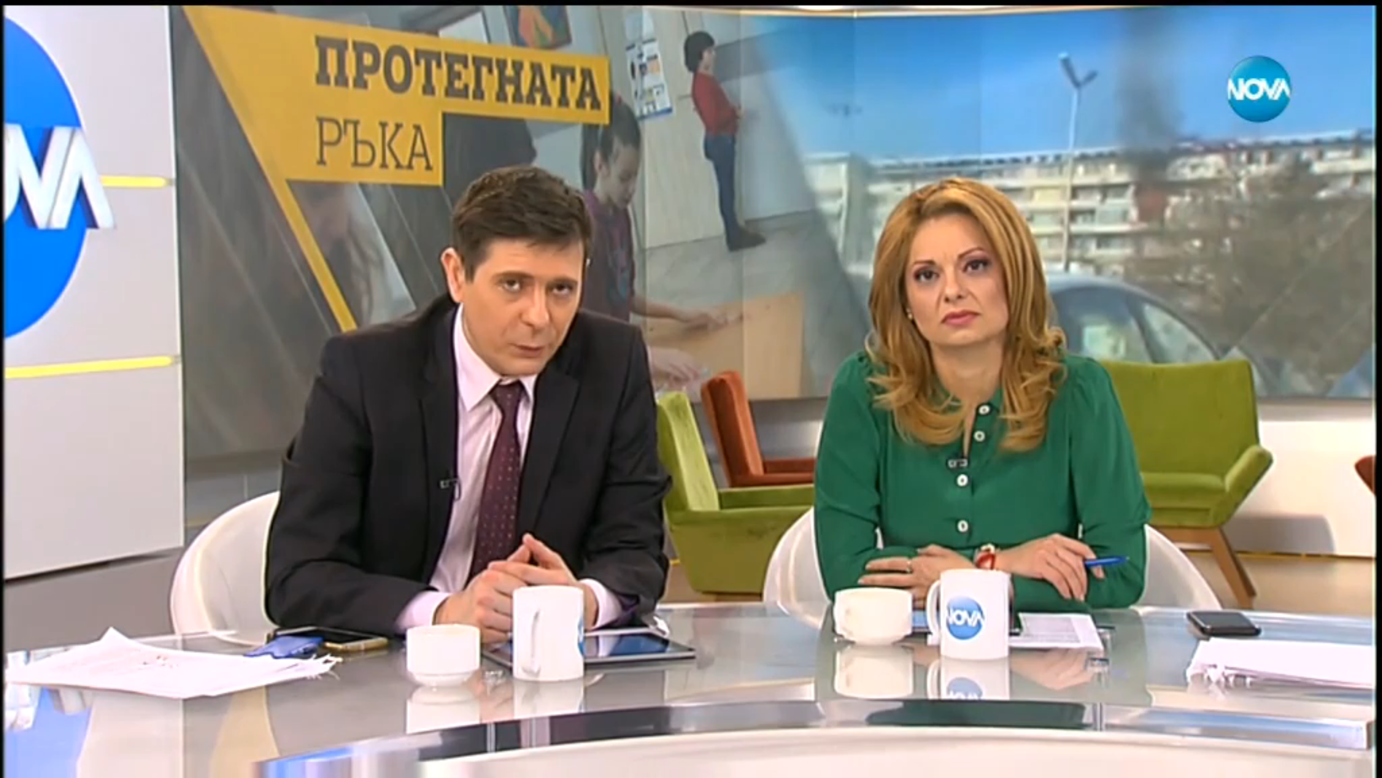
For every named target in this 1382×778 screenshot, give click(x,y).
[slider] (89, 758)
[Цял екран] (1353, 768)
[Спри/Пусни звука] (27, 768)
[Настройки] (1368, 12)
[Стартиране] (12, 768)
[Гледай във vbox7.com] (1369, 768)
